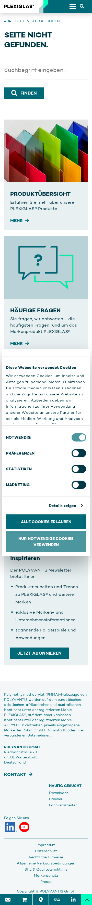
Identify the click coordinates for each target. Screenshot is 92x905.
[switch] (79, 453)
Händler (55, 799)
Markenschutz (46, 875)
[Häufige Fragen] (57, 899)
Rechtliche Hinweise (46, 857)
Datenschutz (46, 851)
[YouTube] (24, 827)
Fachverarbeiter (63, 805)
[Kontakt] (8, 899)
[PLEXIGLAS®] (19, 6)
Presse (46, 881)
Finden (28, 93)
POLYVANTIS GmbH (57, 891)
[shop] (24, 899)
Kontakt (15, 774)
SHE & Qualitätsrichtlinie (46, 869)
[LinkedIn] (11, 827)
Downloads (58, 793)
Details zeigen (62, 505)
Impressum (46, 845)
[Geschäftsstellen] (40, 899)
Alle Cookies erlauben (46, 521)
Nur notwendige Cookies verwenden (46, 541)
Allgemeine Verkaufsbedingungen (46, 863)
